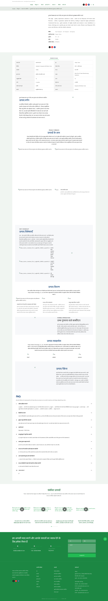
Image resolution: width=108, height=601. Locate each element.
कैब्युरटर (18, 8)
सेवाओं (37, 576)
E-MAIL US (15, 548)
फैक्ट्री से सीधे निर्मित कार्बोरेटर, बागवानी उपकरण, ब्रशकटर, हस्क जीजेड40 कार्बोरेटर (86, 521)
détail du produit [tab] (54, 58)
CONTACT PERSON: (52, 548)
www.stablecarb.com (52, 598)
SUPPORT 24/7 (33, 548)
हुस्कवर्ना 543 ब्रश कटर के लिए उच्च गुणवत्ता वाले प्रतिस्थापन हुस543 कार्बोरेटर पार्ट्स (46, 8)
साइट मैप (58, 598)
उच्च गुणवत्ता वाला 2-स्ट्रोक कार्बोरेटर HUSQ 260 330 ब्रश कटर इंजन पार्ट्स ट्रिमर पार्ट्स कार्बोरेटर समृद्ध (22, 521)
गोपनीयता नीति (63, 598)
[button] (50, 526)
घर (36, 571)
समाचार (37, 581)
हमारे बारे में (38, 579)
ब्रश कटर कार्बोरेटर (25, 8)
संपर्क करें (38, 586)
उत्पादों (37, 573)
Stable (13, 8)
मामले (37, 584)
